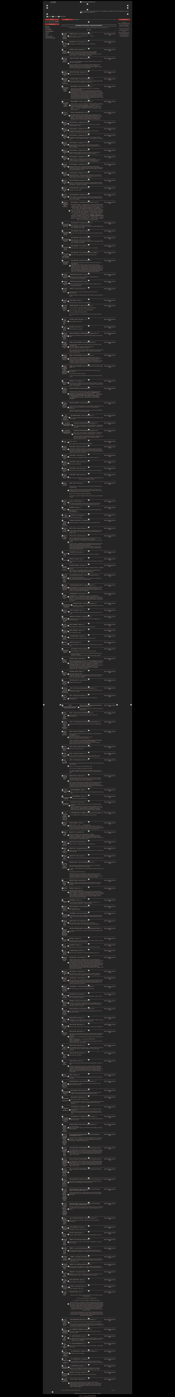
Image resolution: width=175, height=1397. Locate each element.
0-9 (87, 29)
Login (91, 11)
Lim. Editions (48, 29)
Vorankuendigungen (50, 37)
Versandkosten (121, 11)
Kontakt (127, 11)
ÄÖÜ (90, 29)
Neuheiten (47, 28)
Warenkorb (95, 11)
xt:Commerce (87, 1396)
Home (82, 11)
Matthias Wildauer (92, 1395)
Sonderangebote (49, 31)
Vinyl (46, 34)
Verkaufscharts (49, 36)
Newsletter (86, 11)
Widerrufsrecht (113, 11)
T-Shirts (47, 32)
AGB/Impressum (105, 11)
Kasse (100, 11)
